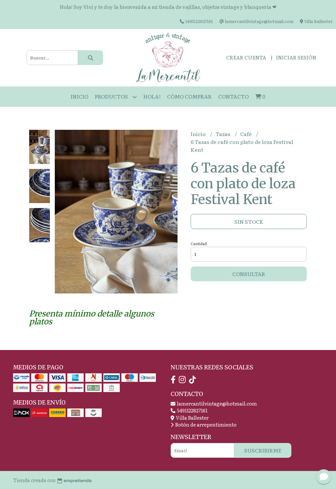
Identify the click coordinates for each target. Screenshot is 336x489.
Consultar (248, 274)
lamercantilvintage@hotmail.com (216, 403)
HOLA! (151, 96)
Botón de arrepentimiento (205, 424)
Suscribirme (263, 450)
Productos (112, 96)
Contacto (233, 96)
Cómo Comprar (189, 96)
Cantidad (199, 243)
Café (246, 134)
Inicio (79, 96)
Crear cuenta (246, 57)
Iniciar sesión (296, 57)
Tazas (223, 134)
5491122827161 (191, 410)
